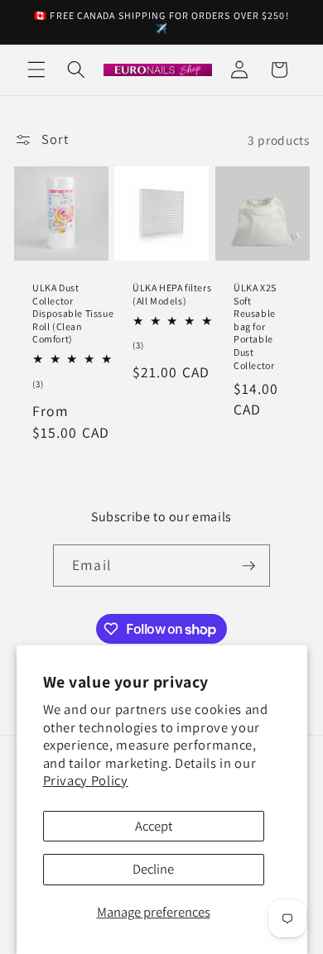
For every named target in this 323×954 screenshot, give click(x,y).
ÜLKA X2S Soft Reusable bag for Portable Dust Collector (255, 326)
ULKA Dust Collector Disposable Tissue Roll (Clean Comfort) (72, 313)
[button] (36, 69)
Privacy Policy (85, 780)
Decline (153, 869)
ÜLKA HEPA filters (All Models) (172, 294)
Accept (153, 826)
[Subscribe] (248, 565)
